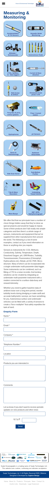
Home (6, 481)
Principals (27, 481)
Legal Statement (33, 484)
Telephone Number (12, 344)
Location (7, 354)
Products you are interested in (16, 363)
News (34, 481)
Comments (8, 385)
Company (8, 335)
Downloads (23, 484)
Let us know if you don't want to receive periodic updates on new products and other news (24, 408)
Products (20, 481)
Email (7, 325)
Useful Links (14, 484)
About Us (12, 481)
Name (7, 316)
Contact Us (40, 481)
